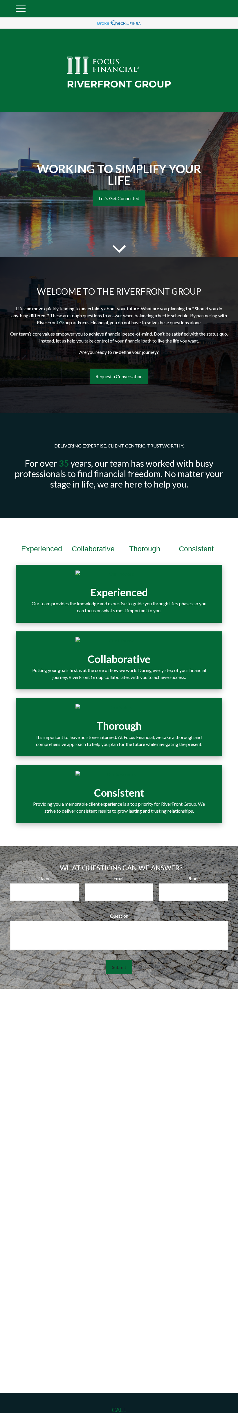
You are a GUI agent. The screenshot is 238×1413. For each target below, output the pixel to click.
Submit (119, 967)
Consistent (196, 549)
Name (44, 878)
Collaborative (93, 549)
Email (119, 878)
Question (119, 916)
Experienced (41, 549)
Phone (193, 878)
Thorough (144, 549)
